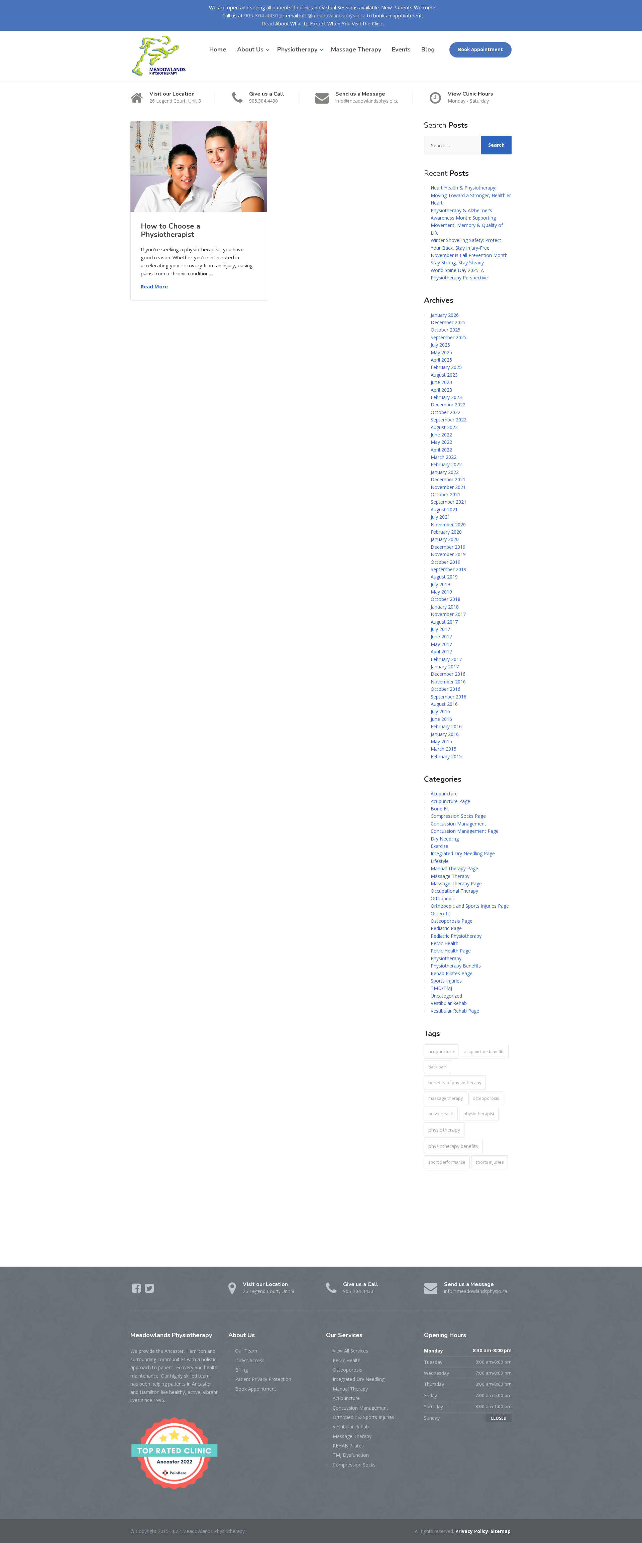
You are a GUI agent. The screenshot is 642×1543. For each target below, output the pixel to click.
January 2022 (445, 472)
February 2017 (446, 659)
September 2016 (448, 696)
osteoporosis (486, 1098)
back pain (437, 1067)
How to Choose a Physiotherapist (170, 230)
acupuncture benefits (484, 1051)
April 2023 (441, 390)
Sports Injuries (446, 981)
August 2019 (444, 576)
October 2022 (445, 412)
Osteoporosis (347, 1370)
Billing (241, 1370)
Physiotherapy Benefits (456, 965)
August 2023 (444, 375)
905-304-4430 (261, 15)
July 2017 (440, 629)
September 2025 (448, 337)
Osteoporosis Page (451, 921)
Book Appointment (480, 49)
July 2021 (440, 517)
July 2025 (440, 345)
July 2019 (440, 584)
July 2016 (440, 711)
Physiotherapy (297, 49)
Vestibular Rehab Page (455, 1011)
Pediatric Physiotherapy (456, 936)
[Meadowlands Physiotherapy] (161, 56)
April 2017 (441, 651)
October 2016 (445, 689)
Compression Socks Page (458, 816)
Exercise (439, 846)
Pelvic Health (444, 943)
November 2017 (448, 614)
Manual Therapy (350, 1389)
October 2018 (445, 599)
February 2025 (446, 367)
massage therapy (445, 1098)
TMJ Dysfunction (351, 1455)
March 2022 (443, 457)
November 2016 (448, 681)
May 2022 (441, 442)
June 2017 (441, 636)
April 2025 (441, 360)
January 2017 (445, 666)
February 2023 (446, 397)
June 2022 (441, 434)
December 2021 (448, 479)
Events (401, 49)
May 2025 (441, 352)
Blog (428, 49)
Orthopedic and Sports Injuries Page (470, 906)
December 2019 (448, 547)
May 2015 (441, 741)
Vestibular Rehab (449, 1003)
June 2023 (441, 382)
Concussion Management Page (465, 831)
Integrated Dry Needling (359, 1379)
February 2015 (446, 756)
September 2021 (448, 502)
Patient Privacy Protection (263, 1379)
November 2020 (448, 524)
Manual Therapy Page (454, 868)
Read (268, 23)
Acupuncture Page (450, 801)
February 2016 (446, 726)
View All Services (350, 1350)
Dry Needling (445, 838)
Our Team (246, 1350)
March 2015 (443, 749)
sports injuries (489, 1162)
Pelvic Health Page (451, 950)
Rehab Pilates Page (451, 973)
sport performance (446, 1162)
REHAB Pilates (348, 1445)
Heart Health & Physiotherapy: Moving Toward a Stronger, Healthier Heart (471, 195)
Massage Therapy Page (456, 883)
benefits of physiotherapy (454, 1082)
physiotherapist (478, 1114)
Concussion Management (458, 823)
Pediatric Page (446, 928)
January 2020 (445, 539)
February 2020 (446, 532)
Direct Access (249, 1360)
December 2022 (448, 404)
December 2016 (448, 674)
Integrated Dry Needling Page (463, 853)
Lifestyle (440, 861)
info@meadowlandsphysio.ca (332, 15)
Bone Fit (440, 808)
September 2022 (448, 419)
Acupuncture (444, 793)
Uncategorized (446, 996)
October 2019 (445, 562)
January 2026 (445, 315)
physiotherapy (444, 1129)
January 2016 (445, 734)
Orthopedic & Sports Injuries (363, 1417)
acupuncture (441, 1051)
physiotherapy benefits (453, 1146)
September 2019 (448, 569)
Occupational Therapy (454, 891)
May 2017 (441, 644)
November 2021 (448, 487)
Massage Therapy (356, 49)
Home (217, 49)
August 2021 (444, 509)
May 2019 (441, 592)
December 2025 (448, 322)
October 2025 (445, 330)
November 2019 (448, 554)
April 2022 (441, 449)
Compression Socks (354, 1464)
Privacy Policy (471, 1531)
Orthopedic (443, 898)
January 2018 (445, 607)
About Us (250, 49)
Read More (154, 286)
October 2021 (445, 494)
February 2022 (446, 464)
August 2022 (444, 427)
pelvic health (440, 1114)
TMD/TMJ (441, 988)
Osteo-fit (440, 913)
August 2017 (444, 622)
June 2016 (441, 719)
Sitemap (501, 1531)
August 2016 (444, 704)
